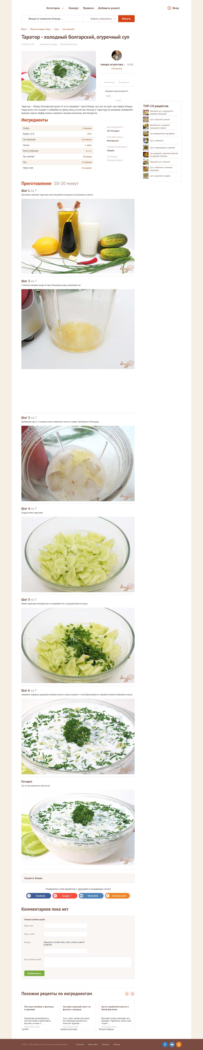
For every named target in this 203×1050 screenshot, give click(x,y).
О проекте (80, 1044)
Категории (53, 8)
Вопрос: (27, 942)
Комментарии (109, 82)
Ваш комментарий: (32, 959)
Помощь (116, 1044)
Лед (25, 162)
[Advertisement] (78, 391)
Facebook (40, 895)
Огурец (26, 128)
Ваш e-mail (29, 934)
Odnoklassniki (119, 895)
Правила (88, 8)
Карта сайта (93, 1044)
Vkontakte (93, 895)
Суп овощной (68, 29)
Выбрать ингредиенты (101, 18)
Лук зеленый (28, 156)
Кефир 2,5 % (28, 134)
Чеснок (26, 145)
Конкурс (74, 8)
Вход (176, 8)
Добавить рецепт (109, 8)
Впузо (24, 29)
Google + (66, 895)
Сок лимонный (29, 139)
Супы (56, 29)
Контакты (105, 1044)
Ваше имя (28, 925)
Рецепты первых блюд (40, 29)
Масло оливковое (31, 151)
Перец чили (28, 168)
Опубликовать (34, 973)
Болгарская (112, 140)
